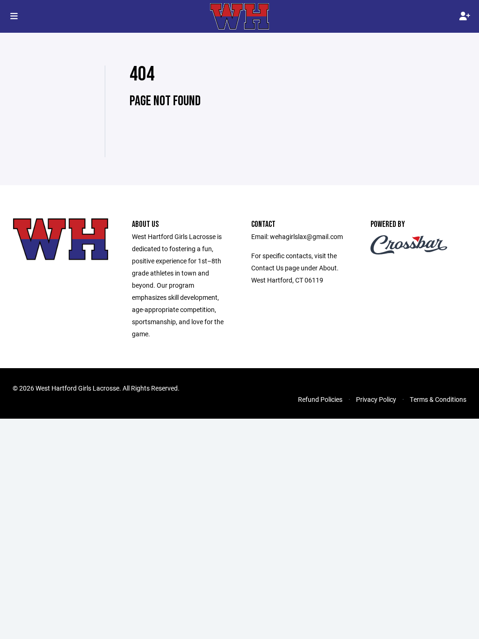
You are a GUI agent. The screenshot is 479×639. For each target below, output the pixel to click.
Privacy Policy (376, 399)
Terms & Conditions (438, 399)
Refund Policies (320, 399)
